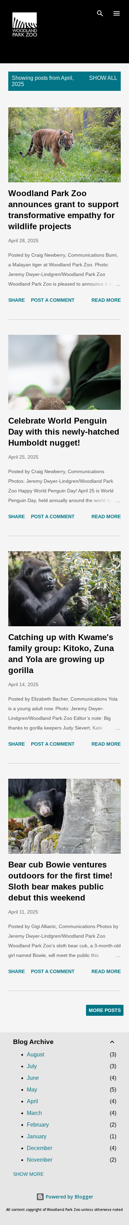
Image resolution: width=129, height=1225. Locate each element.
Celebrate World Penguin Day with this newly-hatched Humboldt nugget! (63, 431)
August (35, 1054)
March (34, 1113)
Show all (103, 78)
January (36, 1136)
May (32, 1090)
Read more (106, 300)
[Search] (100, 12)
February (38, 1125)
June (33, 1078)
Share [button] (16, 300)
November (39, 1160)
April (32, 1101)
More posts (105, 1010)
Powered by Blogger (68, 1196)
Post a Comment (53, 300)
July (32, 1066)
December (39, 1148)
